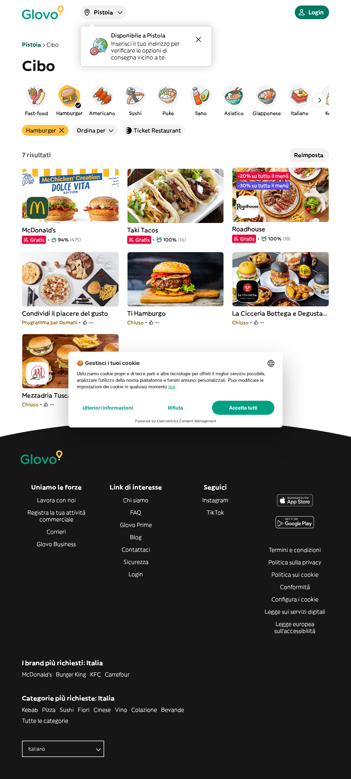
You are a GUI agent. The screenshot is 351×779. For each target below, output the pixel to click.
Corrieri (56, 531)
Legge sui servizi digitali (295, 611)
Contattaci (136, 549)
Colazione (144, 709)
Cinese (102, 709)
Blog (136, 537)
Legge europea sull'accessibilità (294, 627)
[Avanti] (319, 100)
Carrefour (117, 674)
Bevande (172, 709)
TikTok (215, 512)
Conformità (295, 586)
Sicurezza (135, 561)
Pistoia (31, 44)
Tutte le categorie (45, 720)
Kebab (30, 709)
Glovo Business (56, 544)
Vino (121, 709)
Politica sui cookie (294, 574)
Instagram (215, 500)
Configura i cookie (294, 599)
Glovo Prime (136, 524)
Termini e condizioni (295, 549)
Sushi (67, 709)
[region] (175, 100)
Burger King (71, 674)
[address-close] (198, 39)
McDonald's (37, 674)
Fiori (83, 709)
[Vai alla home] (43, 12)
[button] (36, 100)
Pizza (49, 709)
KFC (95, 674)
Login (136, 574)
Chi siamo (135, 500)
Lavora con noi (56, 500)
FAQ (135, 512)
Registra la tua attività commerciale (56, 516)
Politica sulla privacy (294, 562)
